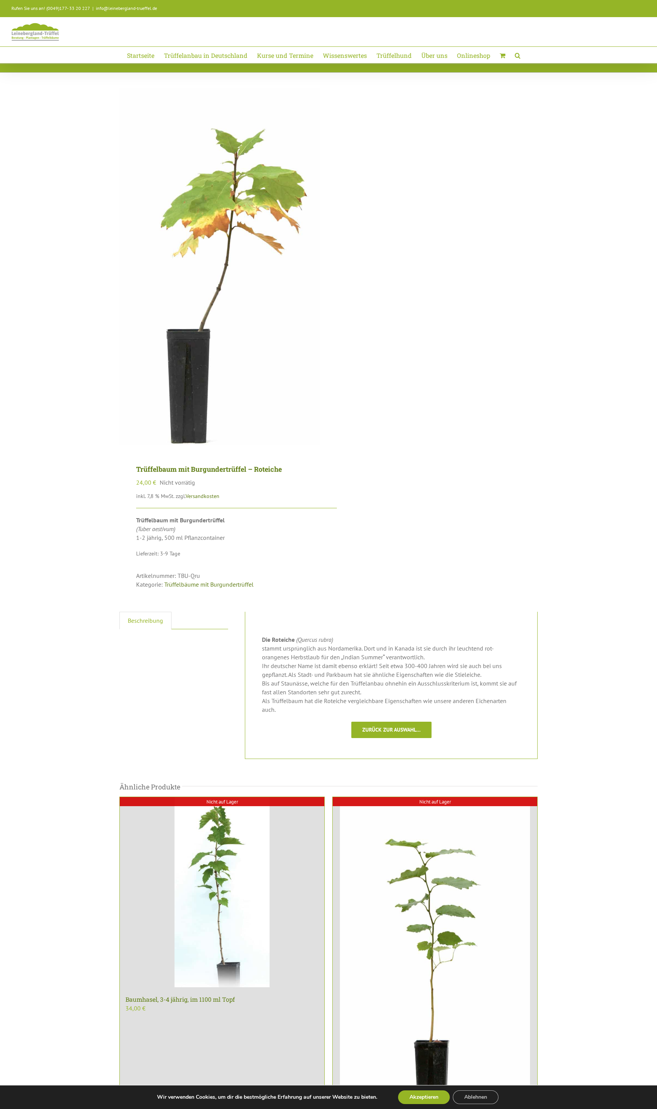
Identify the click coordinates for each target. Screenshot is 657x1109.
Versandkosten (202, 496)
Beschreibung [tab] (145, 620)
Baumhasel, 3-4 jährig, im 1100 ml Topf (180, 999)
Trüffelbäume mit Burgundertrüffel (209, 584)
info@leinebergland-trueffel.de (126, 8)
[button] (518, 55)
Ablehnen (475, 1097)
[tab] (179, 616)
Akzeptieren (423, 1097)
